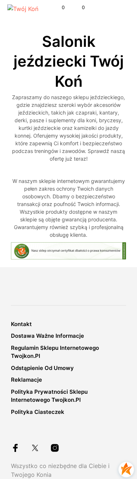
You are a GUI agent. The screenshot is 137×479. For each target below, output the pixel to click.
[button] (58, 7)
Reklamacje (26, 379)
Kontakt (21, 324)
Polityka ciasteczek (37, 411)
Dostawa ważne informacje (47, 335)
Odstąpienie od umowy (42, 367)
